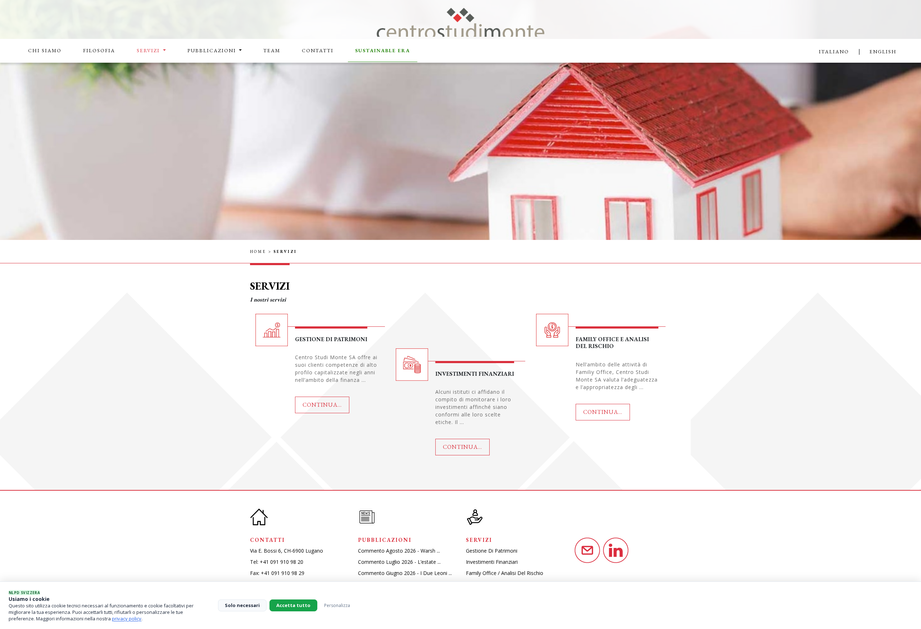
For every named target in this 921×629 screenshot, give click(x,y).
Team (271, 50)
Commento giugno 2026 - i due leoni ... (405, 573)
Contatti (318, 50)
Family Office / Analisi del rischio (504, 573)
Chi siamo (45, 50)
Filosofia (99, 50)
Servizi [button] (149, 50)
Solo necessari (242, 605)
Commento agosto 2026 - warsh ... (399, 550)
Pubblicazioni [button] (212, 50)
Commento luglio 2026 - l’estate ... (399, 561)
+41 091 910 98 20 (281, 561)
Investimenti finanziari (492, 561)
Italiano (834, 51)
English (883, 51)
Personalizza (337, 605)
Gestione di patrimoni (491, 550)
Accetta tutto (293, 605)
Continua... (322, 405)
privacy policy (126, 618)
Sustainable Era (382, 50)
